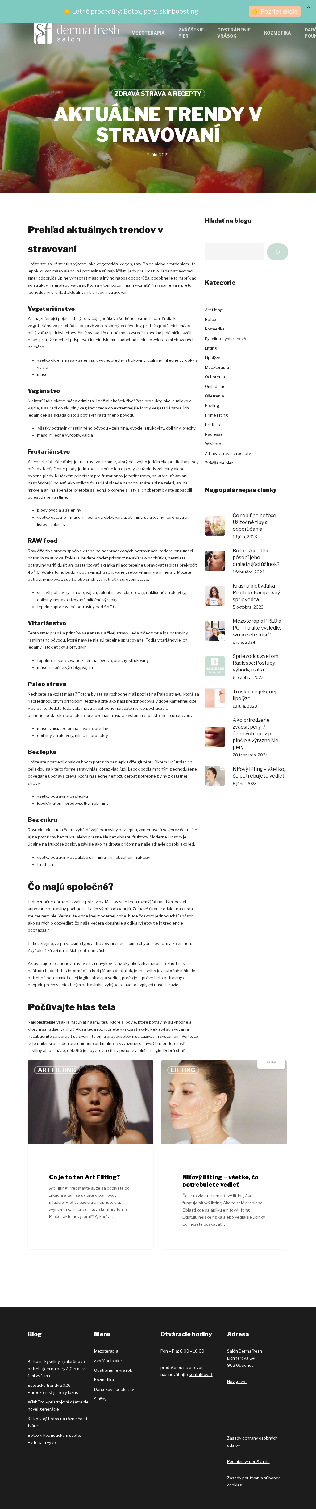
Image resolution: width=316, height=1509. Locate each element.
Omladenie (215, 386)
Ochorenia (215, 376)
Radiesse (214, 434)
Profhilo (212, 424)
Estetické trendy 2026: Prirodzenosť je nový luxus (53, 1389)
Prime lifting (216, 415)
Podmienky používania (248, 1461)
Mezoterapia (217, 367)
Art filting (214, 309)
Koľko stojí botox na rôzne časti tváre (57, 1422)
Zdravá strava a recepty (158, 94)
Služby (100, 1398)
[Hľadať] (277, 251)
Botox (210, 319)
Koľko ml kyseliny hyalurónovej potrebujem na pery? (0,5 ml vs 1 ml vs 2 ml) (57, 1368)
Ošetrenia (214, 395)
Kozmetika (215, 328)
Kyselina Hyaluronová (225, 338)
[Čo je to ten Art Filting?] (90, 1154)
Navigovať (237, 1381)
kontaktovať (200, 1374)
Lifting (211, 348)
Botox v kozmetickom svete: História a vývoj (54, 1439)
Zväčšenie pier (219, 462)
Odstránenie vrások (113, 1370)
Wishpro (213, 443)
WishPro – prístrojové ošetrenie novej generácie (58, 1405)
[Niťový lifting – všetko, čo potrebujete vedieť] (224, 1154)
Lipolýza (212, 357)
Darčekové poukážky (114, 1389)
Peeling (212, 405)
